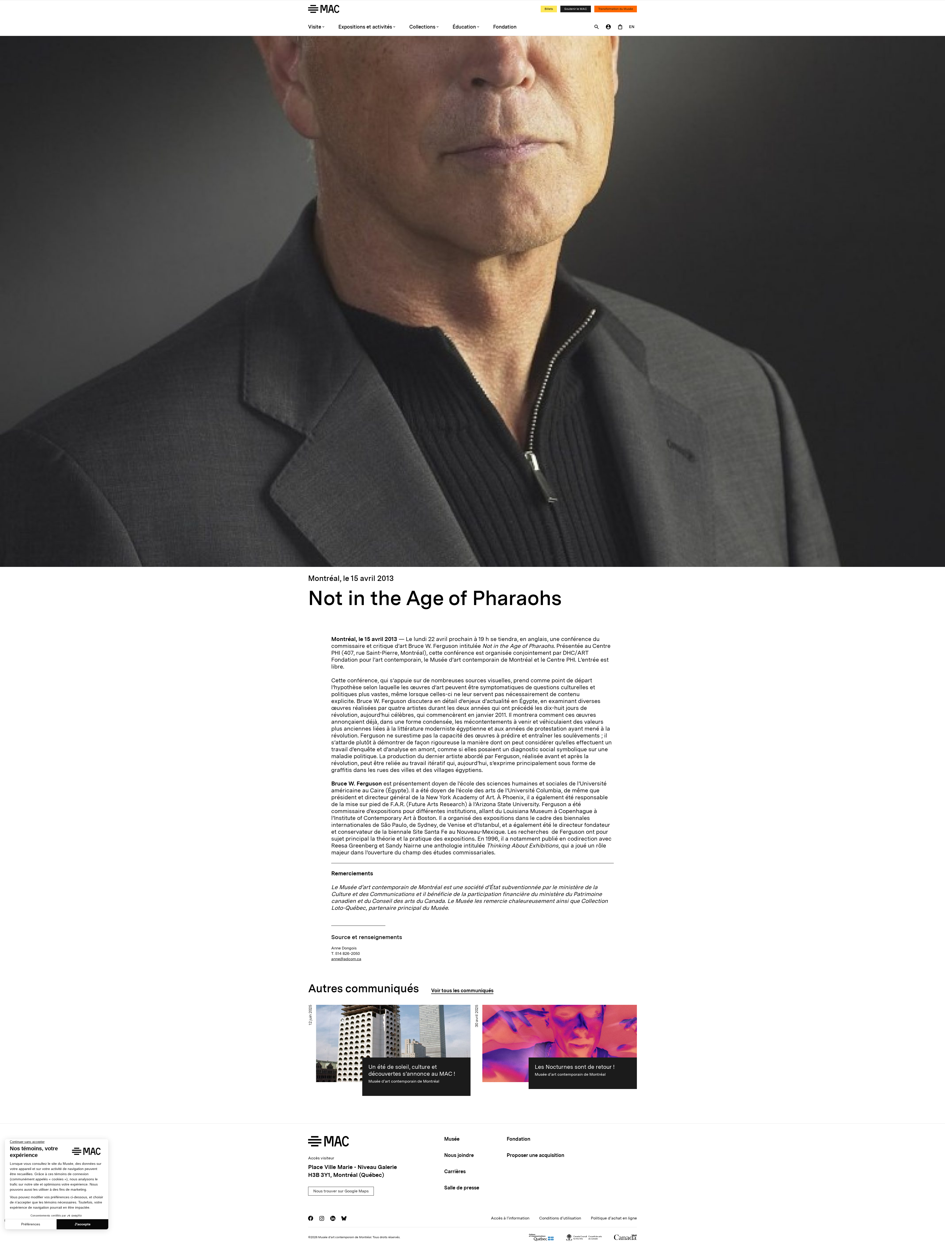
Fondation (505, 27)
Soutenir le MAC (575, 9)
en (631, 26)
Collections (422, 27)
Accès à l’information (510, 1218)
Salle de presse (461, 1188)
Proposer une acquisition (535, 1155)
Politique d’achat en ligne (614, 1218)
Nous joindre (459, 1155)
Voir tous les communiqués (462, 990)
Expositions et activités (365, 27)
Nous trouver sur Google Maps (341, 1191)
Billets (549, 9)
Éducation (464, 27)
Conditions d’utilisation (560, 1218)
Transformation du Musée (615, 9)
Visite (314, 27)
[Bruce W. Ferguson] (472, 301)
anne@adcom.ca (346, 959)
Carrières (455, 1171)
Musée (451, 1139)
